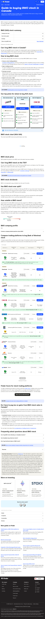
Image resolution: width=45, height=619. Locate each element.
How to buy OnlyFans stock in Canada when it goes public (33, 530)
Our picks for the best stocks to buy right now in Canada (19, 175)
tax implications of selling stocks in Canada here (25, 428)
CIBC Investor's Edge (12, 300)
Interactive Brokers (12, 341)
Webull (9, 367)
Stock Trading (7, 4)
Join (42, 1)
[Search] (36, 2)
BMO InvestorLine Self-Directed (14, 314)
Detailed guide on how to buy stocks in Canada (17, 89)
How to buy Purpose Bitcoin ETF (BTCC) (32, 554)
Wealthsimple (4, 53)
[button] (22, 513)
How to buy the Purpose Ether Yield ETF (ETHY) (10, 555)
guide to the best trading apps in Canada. (34, 64)
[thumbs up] (21, 505)
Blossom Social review (6, 539)
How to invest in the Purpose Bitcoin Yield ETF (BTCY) (11, 566)
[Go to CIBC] (37, 102)
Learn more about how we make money (34, 611)
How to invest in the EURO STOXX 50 (36, 491)
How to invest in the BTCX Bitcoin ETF (31, 545)
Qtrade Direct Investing (12, 285)
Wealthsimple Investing (12, 253)
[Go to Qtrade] (8, 102)
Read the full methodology (22, 394)
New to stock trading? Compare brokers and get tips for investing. (19, 445)
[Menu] (1, 1)
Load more (22, 378)
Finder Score (28, 388)
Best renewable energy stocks (30, 538)
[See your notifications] (39, 2)
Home (2, 4)
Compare (33, 253)
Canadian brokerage (24, 170)
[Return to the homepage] (6, 1)
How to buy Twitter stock (29, 563)
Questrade (39, 51)
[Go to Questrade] (22, 104)
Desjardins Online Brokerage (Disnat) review (11, 547)
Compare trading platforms (8, 62)
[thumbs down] (24, 505)
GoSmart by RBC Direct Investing (14, 327)
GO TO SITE (8, 106)
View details (27, 253)
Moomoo (10, 353)
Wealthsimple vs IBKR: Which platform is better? (10, 530)
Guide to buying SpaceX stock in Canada (7, 491)
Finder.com (20, 453)
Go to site (39, 253)
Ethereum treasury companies (21, 491)
